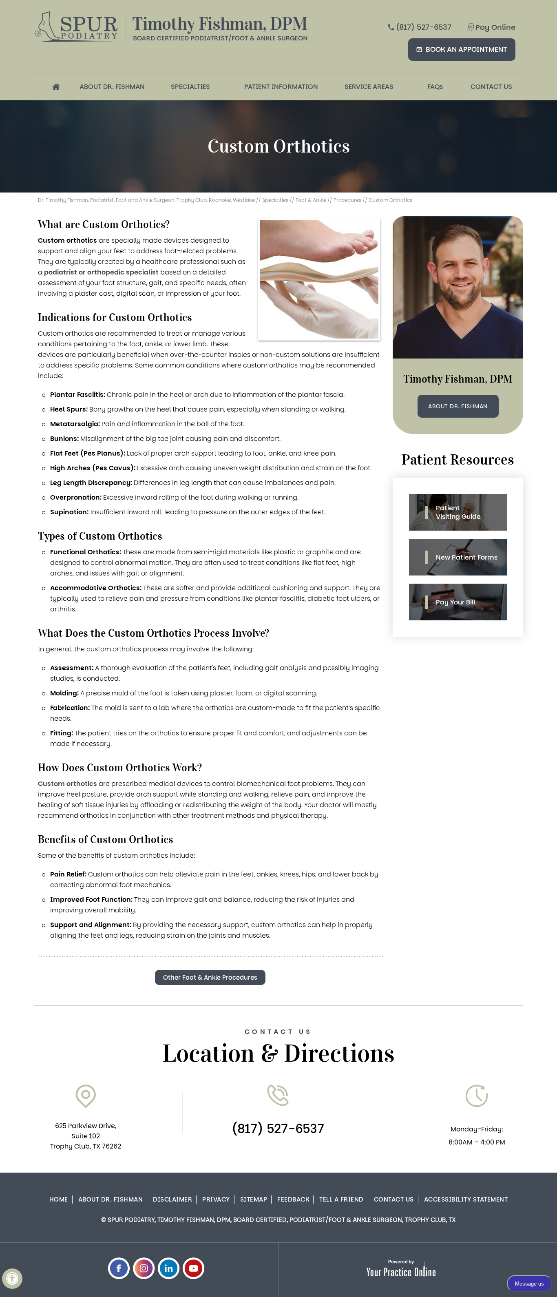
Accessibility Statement (466, 1199)
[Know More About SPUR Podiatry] (76, 26)
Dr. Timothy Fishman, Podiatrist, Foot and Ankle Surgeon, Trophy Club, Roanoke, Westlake (146, 200)
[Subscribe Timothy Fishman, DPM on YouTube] (193, 1268)
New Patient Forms (466, 557)
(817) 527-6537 (423, 27)
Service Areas (369, 86)
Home (55, 86)
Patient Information (281, 86)
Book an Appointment (466, 49)
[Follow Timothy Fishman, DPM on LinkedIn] (168, 1268)
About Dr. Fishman (112, 86)
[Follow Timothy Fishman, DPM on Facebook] (119, 1268)
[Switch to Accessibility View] (12, 1278)
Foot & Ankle (311, 200)
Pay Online (495, 27)
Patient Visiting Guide (458, 512)
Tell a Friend (341, 1199)
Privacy (216, 1199)
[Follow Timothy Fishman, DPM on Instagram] (144, 1268)
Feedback (293, 1199)
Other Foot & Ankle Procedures (210, 977)
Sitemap (253, 1199)
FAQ (435, 86)
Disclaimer (172, 1199)
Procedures (347, 200)
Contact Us (491, 86)
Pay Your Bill (456, 602)
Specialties (190, 86)
